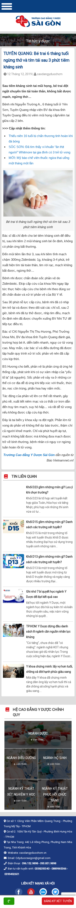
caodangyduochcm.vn (32, 852)
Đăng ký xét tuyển (58, 901)
